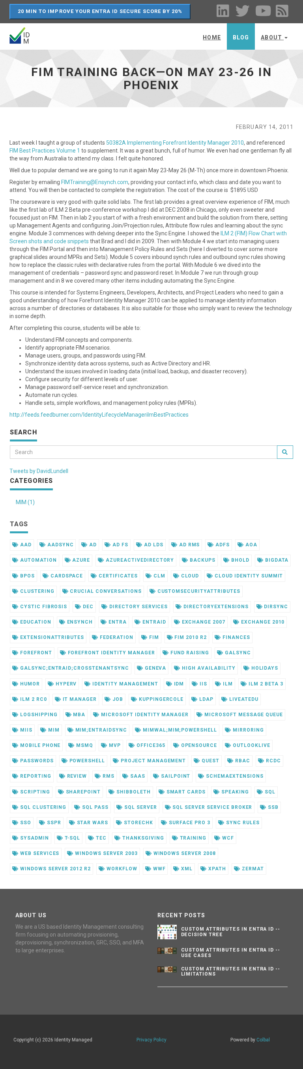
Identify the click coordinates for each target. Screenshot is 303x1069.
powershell (86, 761)
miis (25, 730)
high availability (207, 668)
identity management (124, 684)
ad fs (119, 545)
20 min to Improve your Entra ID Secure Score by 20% (100, 11)
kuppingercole (160, 699)
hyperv (65, 684)
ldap (205, 699)
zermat (252, 869)
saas (137, 776)
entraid (153, 622)
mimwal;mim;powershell (179, 730)
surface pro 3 (188, 822)
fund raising (189, 653)
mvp (114, 745)
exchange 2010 (261, 622)
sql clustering (42, 807)
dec (87, 606)
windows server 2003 (105, 853)
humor (29, 684)
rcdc (272, 761)
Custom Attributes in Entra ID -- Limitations (231, 971)
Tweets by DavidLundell (38, 471)
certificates (117, 576)
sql (269, 792)
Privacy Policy (151, 1040)
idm (178, 684)
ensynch (79, 622)
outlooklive (250, 745)
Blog (241, 37)
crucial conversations (105, 591)
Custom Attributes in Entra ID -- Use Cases (231, 952)
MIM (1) (25, 502)
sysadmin (34, 838)
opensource (198, 745)
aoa (250, 545)
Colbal (263, 1040)
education (35, 622)
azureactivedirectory (139, 560)
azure (80, 560)
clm (158, 576)
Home (212, 37)
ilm (227, 684)
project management (152, 761)
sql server (140, 807)
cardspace (66, 576)
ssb (272, 807)
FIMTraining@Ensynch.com (94, 182)
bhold (239, 560)
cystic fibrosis (43, 606)
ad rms (189, 545)
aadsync (60, 545)
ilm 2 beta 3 (265, 684)
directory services (138, 606)
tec (100, 838)
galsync (237, 653)
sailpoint (175, 776)
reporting (35, 776)
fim (153, 637)
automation (38, 560)
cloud (189, 576)
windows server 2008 (184, 853)
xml (186, 869)
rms (107, 776)
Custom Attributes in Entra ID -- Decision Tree (231, 931)
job (117, 699)
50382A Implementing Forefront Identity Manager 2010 (175, 143)
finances (235, 637)
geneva (154, 668)
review (76, 776)
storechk (137, 822)
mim (53, 730)
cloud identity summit (248, 576)
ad (92, 545)
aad (25, 545)
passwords (36, 761)
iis (202, 684)
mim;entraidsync (100, 730)
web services (39, 853)
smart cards (185, 792)
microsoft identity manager (144, 714)
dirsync (275, 606)
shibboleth (133, 792)
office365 (150, 745)
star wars (91, 822)
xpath (216, 869)
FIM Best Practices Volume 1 (44, 150)
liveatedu (243, 699)
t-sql (71, 838)
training (192, 838)
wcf (227, 838)
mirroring (247, 730)
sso (25, 822)
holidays (264, 668)
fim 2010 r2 (190, 637)
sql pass (94, 807)
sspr (53, 822)
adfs (222, 545)
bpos (27, 576)
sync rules (242, 822)
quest (209, 761)
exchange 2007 (202, 622)
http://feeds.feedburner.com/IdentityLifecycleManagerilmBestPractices (99, 415)
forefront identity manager (110, 653)
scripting (34, 792)
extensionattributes (51, 637)
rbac (242, 761)
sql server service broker (211, 807)
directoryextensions (215, 606)
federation (115, 637)
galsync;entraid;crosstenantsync (74, 668)
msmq (84, 745)
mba (78, 714)
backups (201, 560)
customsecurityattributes (198, 591)
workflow (121, 869)
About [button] (272, 37)
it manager (79, 699)
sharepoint (82, 792)
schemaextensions (233, 776)
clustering (36, 591)
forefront (35, 653)
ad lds (152, 545)
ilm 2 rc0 (33, 699)
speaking (234, 792)
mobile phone (39, 745)
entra (117, 622)
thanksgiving (142, 838)
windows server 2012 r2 (55, 869)
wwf (159, 869)
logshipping (38, 714)
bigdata (276, 560)
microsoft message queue (243, 714)
